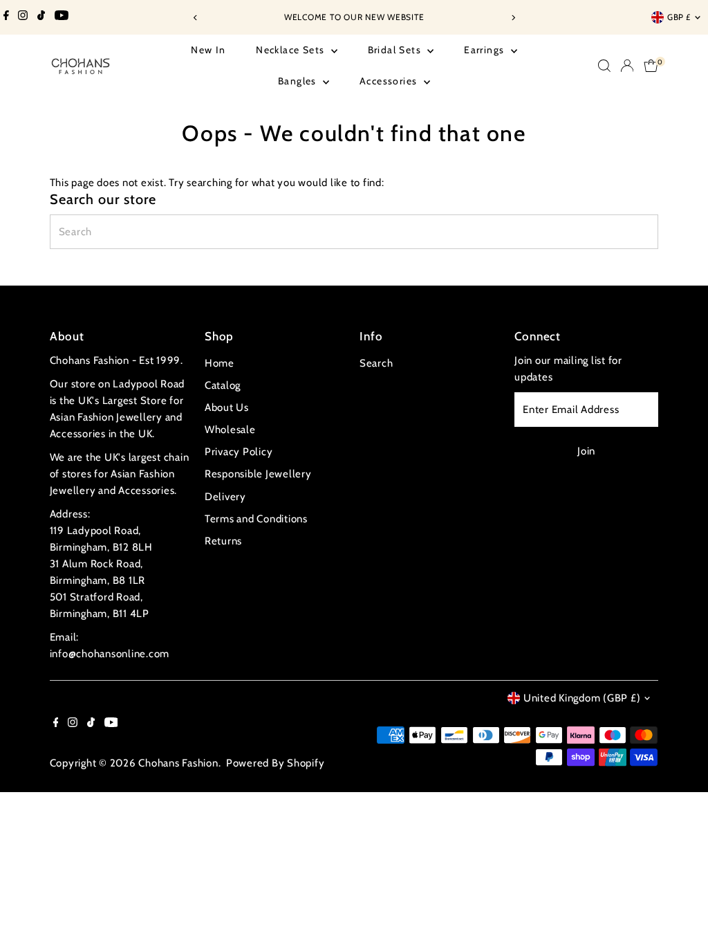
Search (376, 363)
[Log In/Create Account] (627, 65)
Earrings (485, 50)
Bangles (298, 81)
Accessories (390, 81)
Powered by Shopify (275, 763)
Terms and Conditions (256, 519)
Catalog (223, 385)
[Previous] (195, 17)
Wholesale (230, 429)
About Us (227, 407)
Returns (223, 541)
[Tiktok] (41, 17)
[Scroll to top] (680, 907)
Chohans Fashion (178, 763)
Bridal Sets (396, 50)
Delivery (225, 496)
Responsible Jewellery (258, 474)
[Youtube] (61, 17)
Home (219, 363)
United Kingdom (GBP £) (582, 698)
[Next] (512, 17)
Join (586, 451)
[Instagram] (23, 17)
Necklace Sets (292, 50)
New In (208, 50)
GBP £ (679, 17)
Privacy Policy (239, 452)
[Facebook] (6, 17)
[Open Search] (604, 65)
